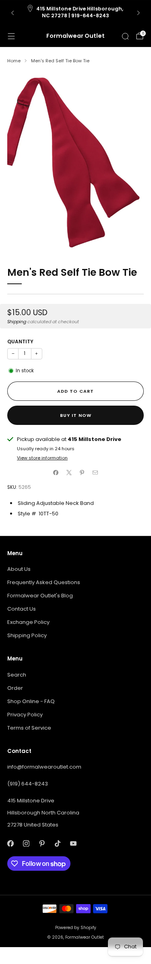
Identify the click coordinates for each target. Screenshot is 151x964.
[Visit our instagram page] (26, 843)
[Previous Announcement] (12, 13)
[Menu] (11, 36)
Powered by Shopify (75, 928)
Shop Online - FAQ (31, 701)
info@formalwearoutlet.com (44, 767)
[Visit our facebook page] (10, 843)
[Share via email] (95, 473)
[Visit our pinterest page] (42, 843)
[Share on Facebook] (56, 473)
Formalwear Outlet (75, 36)
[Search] (125, 36)
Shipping (16, 321)
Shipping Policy (27, 635)
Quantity (20, 341)
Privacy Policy (25, 714)
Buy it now (75, 415)
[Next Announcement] (138, 13)
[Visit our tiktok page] (57, 843)
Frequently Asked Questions (43, 582)
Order (15, 688)
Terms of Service (29, 728)
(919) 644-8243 (27, 784)
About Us (19, 569)
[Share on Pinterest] (82, 473)
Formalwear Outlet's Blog (40, 595)
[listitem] (75, 12)
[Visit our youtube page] (73, 843)
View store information (42, 458)
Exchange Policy (28, 622)
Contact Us (21, 609)
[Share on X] (69, 473)
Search (16, 675)
